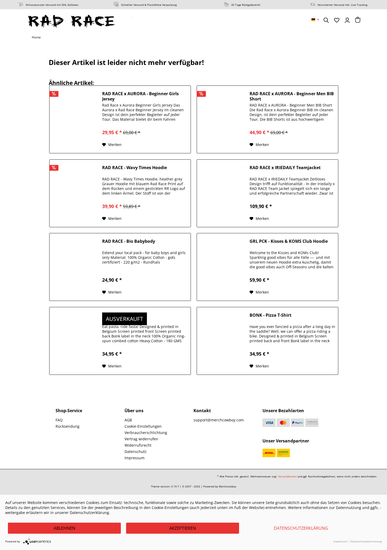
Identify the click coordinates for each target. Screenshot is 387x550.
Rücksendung (68, 426)
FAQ (59, 419)
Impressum (135, 457)
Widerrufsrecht (138, 445)
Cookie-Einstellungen (143, 426)
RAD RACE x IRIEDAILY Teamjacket (285, 167)
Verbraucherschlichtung (146, 432)
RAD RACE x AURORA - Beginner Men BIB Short (292, 96)
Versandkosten (287, 476)
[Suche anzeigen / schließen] (326, 20)
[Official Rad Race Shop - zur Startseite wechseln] (80, 21)
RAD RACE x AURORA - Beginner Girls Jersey (140, 96)
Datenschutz (136, 451)
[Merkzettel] (336, 20)
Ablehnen (64, 528)
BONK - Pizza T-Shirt (270, 315)
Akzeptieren (182, 528)
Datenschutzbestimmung (366, 541)
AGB (128, 419)
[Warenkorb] (358, 20)
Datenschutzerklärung (301, 528)
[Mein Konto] (347, 20)
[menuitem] (315, 19)
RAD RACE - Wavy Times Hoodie (134, 167)
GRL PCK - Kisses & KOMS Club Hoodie (289, 241)
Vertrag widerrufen (141, 438)
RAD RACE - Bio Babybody (128, 241)
